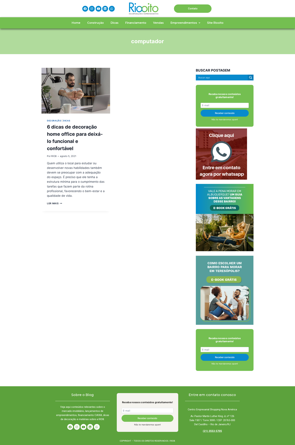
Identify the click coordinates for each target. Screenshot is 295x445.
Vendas (158, 22)
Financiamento (135, 22)
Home (76, 22)
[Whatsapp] (112, 9)
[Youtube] (98, 9)
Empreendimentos (184, 22)
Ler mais (54, 203)
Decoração (54, 120)
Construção (95, 22)
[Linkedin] (105, 9)
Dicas (114, 22)
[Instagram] (92, 9)
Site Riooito (215, 22)
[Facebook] (85, 9)
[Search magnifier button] (251, 77)
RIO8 (54, 156)
